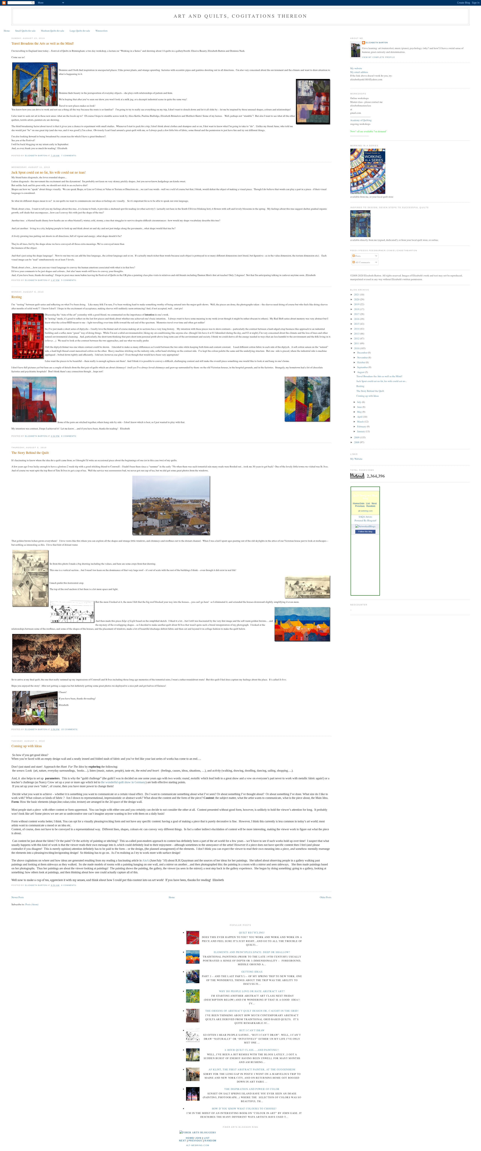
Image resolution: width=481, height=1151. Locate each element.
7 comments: (69, 156)
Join (198, 1138)
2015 (357, 323)
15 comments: (70, 729)
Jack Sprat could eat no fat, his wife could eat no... (381, 381)
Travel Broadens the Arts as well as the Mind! (42, 43)
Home (7, 30)
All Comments (362, 262)
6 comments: (69, 885)
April (360, 416)
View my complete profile (378, 57)
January (361, 431)
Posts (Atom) (31, 904)
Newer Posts (17, 897)
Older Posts (325, 897)
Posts (358, 256)
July (359, 402)
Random (370, 506)
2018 (357, 309)
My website (356, 68)
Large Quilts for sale (80, 30)
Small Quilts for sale (25, 30)
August (361, 372)
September (362, 367)
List (368, 503)
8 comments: (69, 436)
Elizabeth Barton (377, 43)
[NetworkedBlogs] (365, 526)
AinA (145, 860)
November (362, 357)
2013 (357, 333)
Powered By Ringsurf (365, 520)
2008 (357, 442)
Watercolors (101, 30)
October (361, 362)
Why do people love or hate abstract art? (252, 991)
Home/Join (358, 503)
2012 (357, 338)
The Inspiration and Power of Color (251, 1089)
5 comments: (69, 280)
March (360, 421)
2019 (357, 304)
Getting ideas (251, 971)
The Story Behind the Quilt (30, 452)
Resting (16, 296)
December (362, 352)
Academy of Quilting (361, 120)
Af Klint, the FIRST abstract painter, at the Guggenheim (252, 1069)
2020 (357, 299)
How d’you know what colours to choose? (244, 1108)
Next (374, 503)
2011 (357, 343)
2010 (357, 348)
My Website (356, 458)
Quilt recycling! (252, 932)
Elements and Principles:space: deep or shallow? (252, 952)
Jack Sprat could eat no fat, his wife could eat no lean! (48, 172)
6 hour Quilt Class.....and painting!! (252, 1050)
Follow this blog (365, 531)
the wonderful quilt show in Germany (123, 782)
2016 (357, 319)
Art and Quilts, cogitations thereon (240, 16)
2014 (357, 328)
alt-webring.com (365, 511)
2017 (357, 314)
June (359, 407)
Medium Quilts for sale (52, 30)
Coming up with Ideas (26, 746)
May (359, 411)
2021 (357, 294)
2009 (357, 437)
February (362, 426)
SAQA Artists (365, 516)
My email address (359, 72)
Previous (360, 506)
